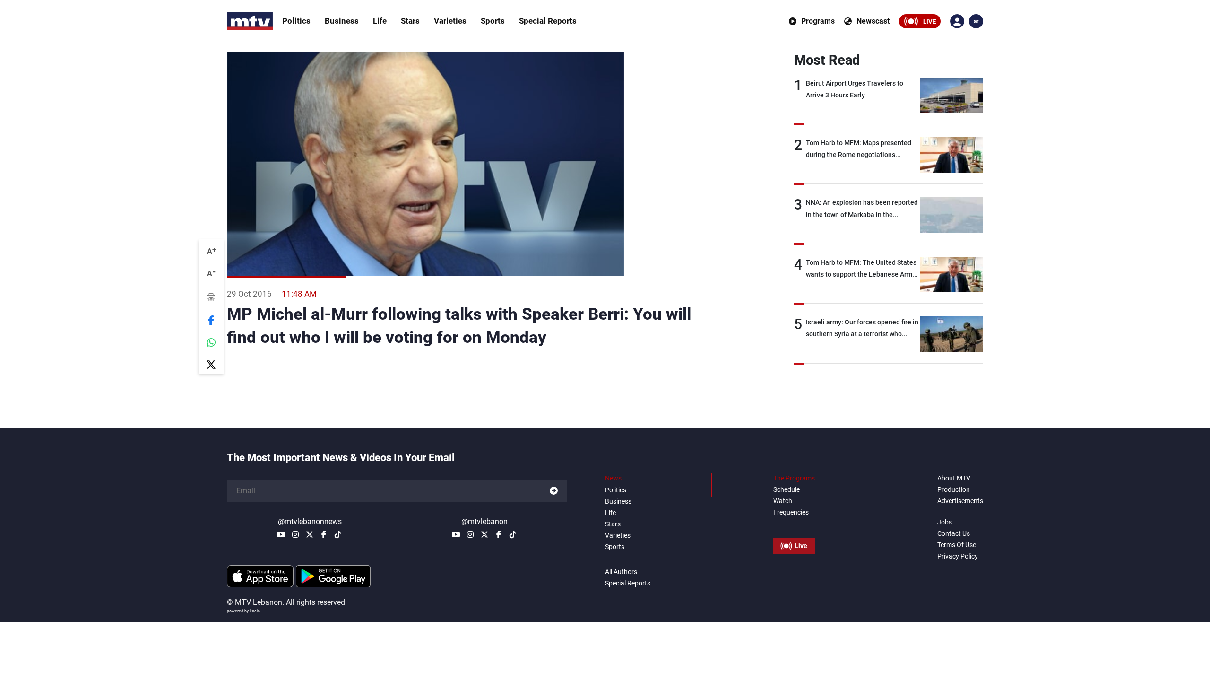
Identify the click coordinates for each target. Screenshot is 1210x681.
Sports (493, 21)
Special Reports (548, 21)
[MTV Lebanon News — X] (309, 534)
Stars (410, 21)
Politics (296, 21)
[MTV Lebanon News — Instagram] (295, 534)
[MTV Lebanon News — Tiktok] (338, 534)
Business (342, 21)
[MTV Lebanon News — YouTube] (281, 534)
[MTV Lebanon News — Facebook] (324, 534)
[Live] (794, 524)
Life (380, 21)
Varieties (450, 21)
